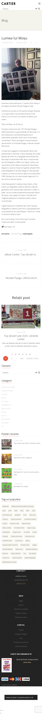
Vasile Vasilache (17, 558)
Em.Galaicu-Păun (19, 528)
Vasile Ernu (6, 558)
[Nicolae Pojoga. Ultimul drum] (21, 276)
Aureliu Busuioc (7, 515)
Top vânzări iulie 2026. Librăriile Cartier (21, 337)
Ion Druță (26, 532)
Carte (24, 515)
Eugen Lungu (31, 528)
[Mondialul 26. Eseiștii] (7, 487)
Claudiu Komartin (16, 519)
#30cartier (6, 506)
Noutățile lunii (6, 405)
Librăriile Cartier (7, 541)
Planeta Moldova (8, 549)
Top (25, 553)
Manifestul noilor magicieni (23, 458)
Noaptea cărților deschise (10, 545)
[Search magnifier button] (39, 8)
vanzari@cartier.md (21, 580)
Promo (4, 412)
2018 (4, 511)
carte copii (32, 515)
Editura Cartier (7, 528)
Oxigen (34, 545)
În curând (5, 401)
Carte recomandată (8, 387)
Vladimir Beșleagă (30, 558)
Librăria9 (5, 536)
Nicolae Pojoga (17, 234)
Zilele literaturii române (9, 562)
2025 (27, 511)
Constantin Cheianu (30, 519)
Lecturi (35, 532)
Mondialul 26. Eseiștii (21, 486)
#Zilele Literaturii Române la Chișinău (23, 506)
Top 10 (4, 416)
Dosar (4, 398)
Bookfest (17, 515)
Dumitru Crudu (14, 523)
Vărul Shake (6, 419)
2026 (33, 511)
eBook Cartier (26, 523)
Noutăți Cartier (25, 545)
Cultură (5, 523)
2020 (15, 511)
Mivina (28, 541)
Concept (4, 394)
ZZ (31, 42)
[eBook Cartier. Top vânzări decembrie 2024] (21, 253)
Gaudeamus (6, 532)
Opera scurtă (6, 408)
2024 (21, 511)
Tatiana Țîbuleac (15, 553)
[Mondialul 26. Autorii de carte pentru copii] (7, 473)
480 (21, 358)
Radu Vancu (19, 549)
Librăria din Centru (16, 536)
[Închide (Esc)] (2, 710)
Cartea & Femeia (7, 391)
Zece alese (5, 423)
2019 (9, 511)
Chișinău (5, 519)
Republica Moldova (31, 549)
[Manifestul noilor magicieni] (7, 459)
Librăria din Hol (29, 536)
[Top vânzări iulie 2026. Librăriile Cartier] (21, 316)
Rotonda (5, 553)
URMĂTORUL (33, 358)
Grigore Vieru (17, 532)
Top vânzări (32, 553)
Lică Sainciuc (19, 541)
